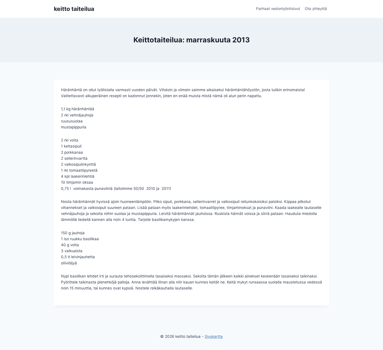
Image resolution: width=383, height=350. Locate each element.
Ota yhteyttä (316, 8)
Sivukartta (214, 336)
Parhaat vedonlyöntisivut (278, 8)
